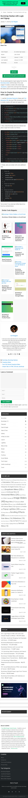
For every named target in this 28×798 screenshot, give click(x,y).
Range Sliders (6, 512)
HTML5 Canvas (8, 498)
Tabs (12, 521)
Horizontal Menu (10, 495)
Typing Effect (14, 523)
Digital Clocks (15, 487)
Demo (14, 72)
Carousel (3, 424)
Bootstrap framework (12, 98)
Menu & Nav (4, 446)
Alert (3, 480)
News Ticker (13, 504)
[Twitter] (13, 354)
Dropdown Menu (6, 362)
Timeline (24, 521)
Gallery (3, 433)
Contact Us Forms (10, 484)
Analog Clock (9, 480)
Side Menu (7, 518)
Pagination (18, 506)
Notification (21, 504)
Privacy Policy (4, 764)
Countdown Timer (21, 484)
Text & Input (4, 461)
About (2, 757)
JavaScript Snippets (5, 773)
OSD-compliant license (18, 736)
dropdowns (4, 87)
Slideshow (19, 518)
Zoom (2, 467)
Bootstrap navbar (5, 83)
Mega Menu (10, 502)
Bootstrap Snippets (5, 771)
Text (18, 521)
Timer (3, 523)
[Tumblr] (15, 354)
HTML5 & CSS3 (5, 436)
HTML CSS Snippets (5, 776)
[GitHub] (15, 791)
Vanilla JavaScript (5, 464)
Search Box (8, 515)
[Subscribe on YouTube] (8, 791)
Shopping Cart (23, 515)
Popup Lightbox (11, 509)
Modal (2, 449)
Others (3, 452)
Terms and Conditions (6, 762)
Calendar (17, 482)
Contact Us (3, 760)
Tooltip (7, 523)
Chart (21, 482)
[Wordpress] (11, 354)
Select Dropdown (15, 515)
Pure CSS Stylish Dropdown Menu (11, 364)
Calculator (8, 482)
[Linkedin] (8, 354)
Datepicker (5, 487)
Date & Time (4, 430)
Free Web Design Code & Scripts (9, 728)
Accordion (3, 418)
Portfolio (3, 455)
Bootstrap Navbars (13, 360)
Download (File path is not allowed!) (14, 76)
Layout (3, 439)
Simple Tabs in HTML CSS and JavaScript (13, 366)
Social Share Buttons (5, 521)
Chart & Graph (4, 427)
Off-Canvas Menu (8, 506)
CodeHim (20, 796)
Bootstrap (4, 360)
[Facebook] (17, 354)
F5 (22, 3)
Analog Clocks (17, 480)
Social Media (4, 458)
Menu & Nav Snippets (6, 778)
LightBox (3, 443)
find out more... (14, 748)
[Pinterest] (19, 354)
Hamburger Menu (13, 492)
